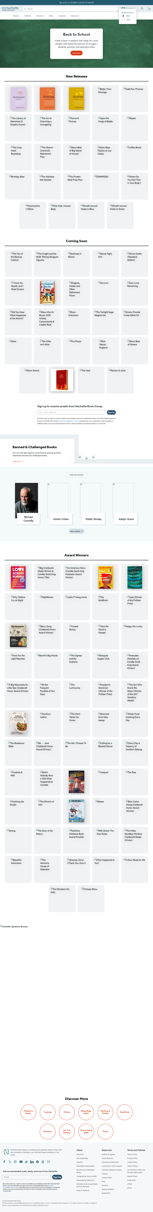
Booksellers (106, 1193)
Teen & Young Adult (86, 1131)
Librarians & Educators (110, 1162)
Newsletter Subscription (85, 1166)
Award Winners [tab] (76, 555)
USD (128, 15)
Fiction (67, 1112)
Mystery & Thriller (105, 1112)
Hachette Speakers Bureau (112, 1170)
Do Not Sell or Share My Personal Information (136, 1171)
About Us (75, 16)
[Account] (142, 9)
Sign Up (111, 412)
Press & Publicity (82, 1190)
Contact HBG (107, 1177)
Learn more (17, 461)
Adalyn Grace (126, 519)
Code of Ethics (132, 1166)
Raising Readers (108, 1189)
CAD (128, 19)
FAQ (103, 1181)
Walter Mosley (94, 519)
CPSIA (129, 1184)
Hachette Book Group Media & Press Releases (87, 1185)
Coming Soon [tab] (76, 241)
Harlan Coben (61, 519)
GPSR (129, 1188)
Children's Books (28, 1112)
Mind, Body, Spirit (86, 1112)
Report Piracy (132, 1176)
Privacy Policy (132, 1158)
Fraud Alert (131, 1180)
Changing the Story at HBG (86, 1176)
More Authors (75, 531)
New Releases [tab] (76, 76)
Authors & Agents (108, 1154)
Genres (16, 16)
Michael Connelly (28, 518)
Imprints (62, 16)
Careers (105, 1173)
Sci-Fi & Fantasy (66, 1131)
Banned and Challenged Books (85, 1171)
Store (51, 16)
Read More (76, 53)
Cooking (47, 1112)
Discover (40, 16)
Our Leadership (82, 1158)
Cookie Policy (132, 1162)
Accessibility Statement (85, 1180)
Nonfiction (124, 1112)
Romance (47, 1131)
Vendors (105, 1185)
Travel (105, 1131)
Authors (27, 16)
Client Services (107, 1158)
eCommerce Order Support (112, 1166)
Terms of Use (132, 1154)
